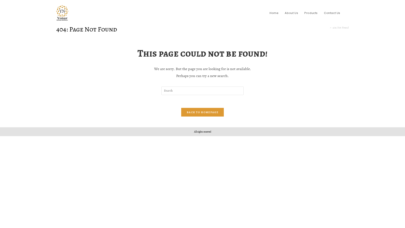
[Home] (328, 27)
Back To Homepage (202, 112)
